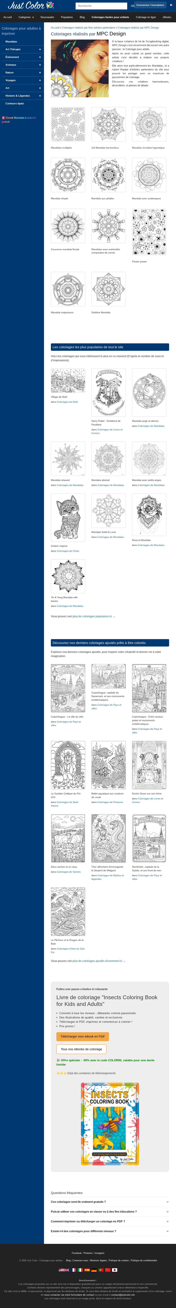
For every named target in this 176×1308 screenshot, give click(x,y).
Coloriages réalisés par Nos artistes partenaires (88, 27)
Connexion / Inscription (150, 5)
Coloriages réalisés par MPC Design (138, 27)
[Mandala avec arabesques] (149, 191)
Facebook (77, 1253)
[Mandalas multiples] (68, 140)
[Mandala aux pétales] (108, 191)
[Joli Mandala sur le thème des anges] (149, 475)
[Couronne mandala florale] (68, 242)
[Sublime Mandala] (108, 305)
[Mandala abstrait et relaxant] (108, 475)
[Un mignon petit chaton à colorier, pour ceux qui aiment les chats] (68, 540)
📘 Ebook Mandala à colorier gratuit (19, 119)
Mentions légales (98, 1260)
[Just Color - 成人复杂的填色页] (107, 1270)
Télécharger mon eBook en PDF (82, 1036)
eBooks (167, 17)
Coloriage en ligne (146, 17)
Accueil (7, 17)
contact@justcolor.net (123, 1294)
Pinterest (88, 1253)
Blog (82, 17)
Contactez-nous (80, 1260)
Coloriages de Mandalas (151, 426)
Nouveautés (47, 17)
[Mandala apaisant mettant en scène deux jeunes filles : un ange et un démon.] (149, 415)
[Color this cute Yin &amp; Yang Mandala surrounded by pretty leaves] (68, 592)
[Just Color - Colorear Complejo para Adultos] (87, 1270)
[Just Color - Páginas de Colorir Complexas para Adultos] (100, 1270)
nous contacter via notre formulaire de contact (69, 1294)
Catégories (25, 17)
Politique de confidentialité (144, 1260)
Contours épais (15, 103)
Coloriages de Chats (68, 551)
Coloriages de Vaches (69, 871)
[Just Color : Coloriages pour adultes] (31, 4)
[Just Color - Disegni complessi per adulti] (80, 1270)
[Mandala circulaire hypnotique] (149, 140)
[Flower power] (149, 254)
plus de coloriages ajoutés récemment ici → (99, 960)
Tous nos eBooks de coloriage (81, 1049)
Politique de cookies (119, 1260)
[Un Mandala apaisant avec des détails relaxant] (68, 475)
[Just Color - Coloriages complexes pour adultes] (73, 1270)
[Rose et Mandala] (149, 535)
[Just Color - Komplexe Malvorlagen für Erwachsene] (94, 1270)
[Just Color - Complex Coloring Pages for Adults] (64, 1270)
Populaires (67, 17)
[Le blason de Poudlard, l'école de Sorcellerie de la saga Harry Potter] (108, 415)
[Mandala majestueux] (68, 305)
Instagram (99, 1253)
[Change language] (171, 5)
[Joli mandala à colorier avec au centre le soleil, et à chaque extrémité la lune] (108, 526)
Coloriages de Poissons (110, 802)
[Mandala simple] (68, 191)
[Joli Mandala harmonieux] (108, 140)
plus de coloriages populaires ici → (94, 616)
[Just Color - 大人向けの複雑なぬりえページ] (114, 1270)
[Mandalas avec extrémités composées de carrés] (108, 242)
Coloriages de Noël (67, 401)
